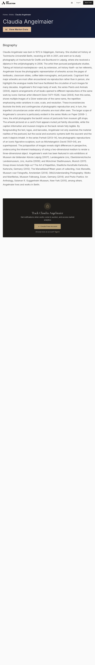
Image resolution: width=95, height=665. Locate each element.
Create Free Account (48, 226)
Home (5, 15)
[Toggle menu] (72, 3)
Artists (11, 15)
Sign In (57, 232)
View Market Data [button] (18, 29)
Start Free (88, 2)
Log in (78, 2)
